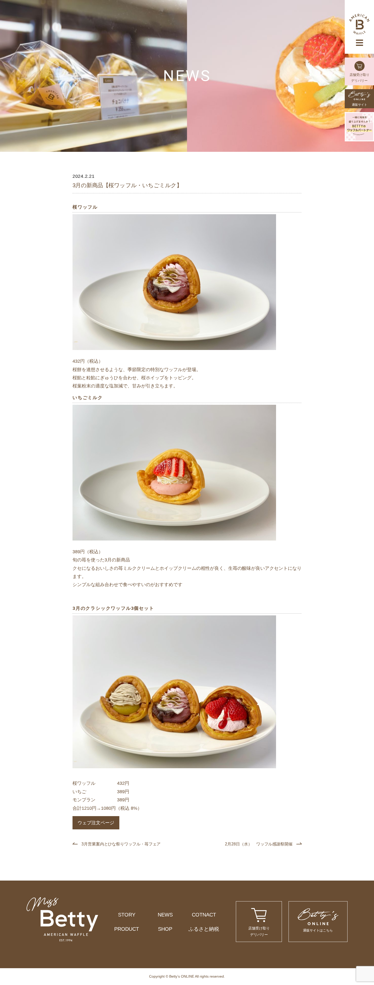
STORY (126, 914)
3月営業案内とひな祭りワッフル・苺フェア (121, 844)
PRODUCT (126, 929)
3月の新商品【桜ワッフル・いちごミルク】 (127, 185)
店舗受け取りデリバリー (359, 78)
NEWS (165, 914)
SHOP (165, 929)
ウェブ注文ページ (96, 822)
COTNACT (204, 914)
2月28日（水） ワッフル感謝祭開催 (259, 844)
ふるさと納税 (204, 929)
